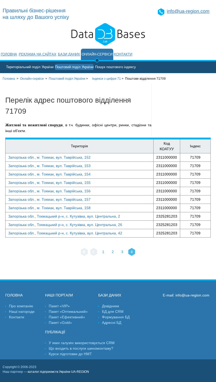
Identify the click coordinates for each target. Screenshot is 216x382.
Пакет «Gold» (60, 322)
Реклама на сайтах (37, 54)
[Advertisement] (184, 110)
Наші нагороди (22, 311)
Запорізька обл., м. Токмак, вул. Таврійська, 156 (49, 191)
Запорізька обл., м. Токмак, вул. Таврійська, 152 (49, 157)
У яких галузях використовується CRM (82, 343)
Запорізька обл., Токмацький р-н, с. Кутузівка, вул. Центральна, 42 (65, 233)
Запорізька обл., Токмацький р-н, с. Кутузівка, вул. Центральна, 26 (65, 225)
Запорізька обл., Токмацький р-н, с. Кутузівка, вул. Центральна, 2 (64, 216)
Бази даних (69, 54)
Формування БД (116, 317)
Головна (9, 54)
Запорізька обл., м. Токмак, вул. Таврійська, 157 (49, 199)
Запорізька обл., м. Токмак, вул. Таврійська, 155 (49, 182)
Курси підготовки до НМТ (70, 354)
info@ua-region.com (188, 11)
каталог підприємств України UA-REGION (58, 372)
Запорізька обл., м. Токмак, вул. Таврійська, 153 (49, 166)
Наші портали (59, 295)
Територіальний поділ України (29, 67)
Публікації (55, 332)
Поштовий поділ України (74, 67)
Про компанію (21, 306)
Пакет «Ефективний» (67, 317)
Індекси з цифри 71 (106, 79)
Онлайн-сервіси (97, 54)
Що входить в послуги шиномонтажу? (81, 348)
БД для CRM (113, 311)
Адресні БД (111, 322)
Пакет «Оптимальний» (68, 311)
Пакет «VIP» (59, 306)
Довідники (110, 306)
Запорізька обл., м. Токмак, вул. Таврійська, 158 (49, 208)
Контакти (123, 54)
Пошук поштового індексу (115, 67)
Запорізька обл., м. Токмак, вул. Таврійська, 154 (49, 174)
